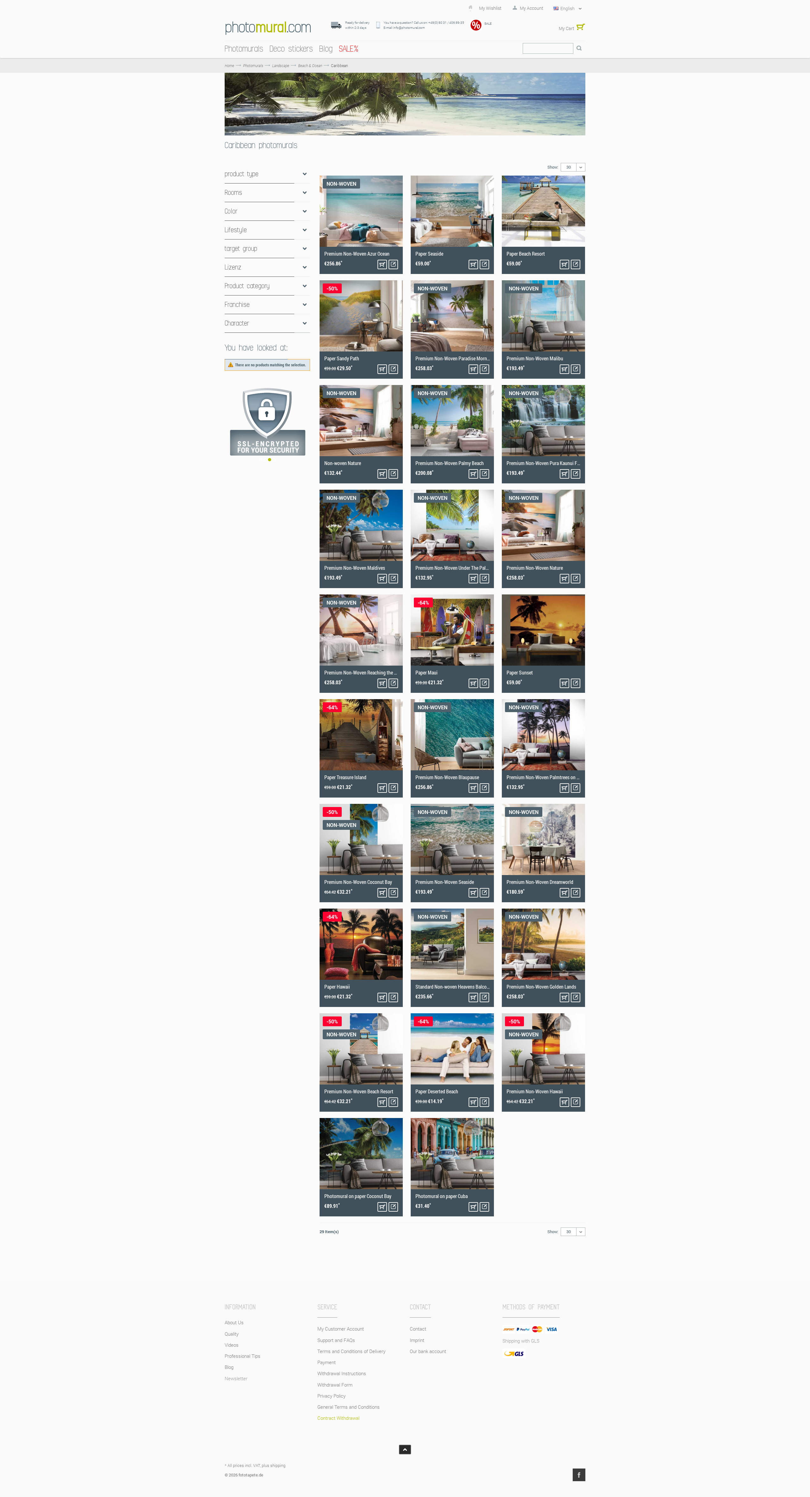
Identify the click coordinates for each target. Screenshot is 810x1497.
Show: (552, 167)
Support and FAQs (336, 1340)
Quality (232, 1334)
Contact (418, 1329)
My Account (531, 8)
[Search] (579, 48)
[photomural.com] (268, 28)
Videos (232, 1345)
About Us (234, 1322)
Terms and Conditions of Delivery (351, 1351)
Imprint (417, 1340)
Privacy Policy (331, 1396)
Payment (326, 1362)
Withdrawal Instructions (341, 1373)
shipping (277, 1465)
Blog (229, 1367)
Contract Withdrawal (338, 1418)
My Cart (566, 28)
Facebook (579, 1475)
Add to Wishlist (393, 264)
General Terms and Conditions (348, 1407)
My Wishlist (490, 8)
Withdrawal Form (334, 1385)
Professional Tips (242, 1356)
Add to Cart (382, 264)
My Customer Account (340, 1329)
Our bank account (428, 1351)
